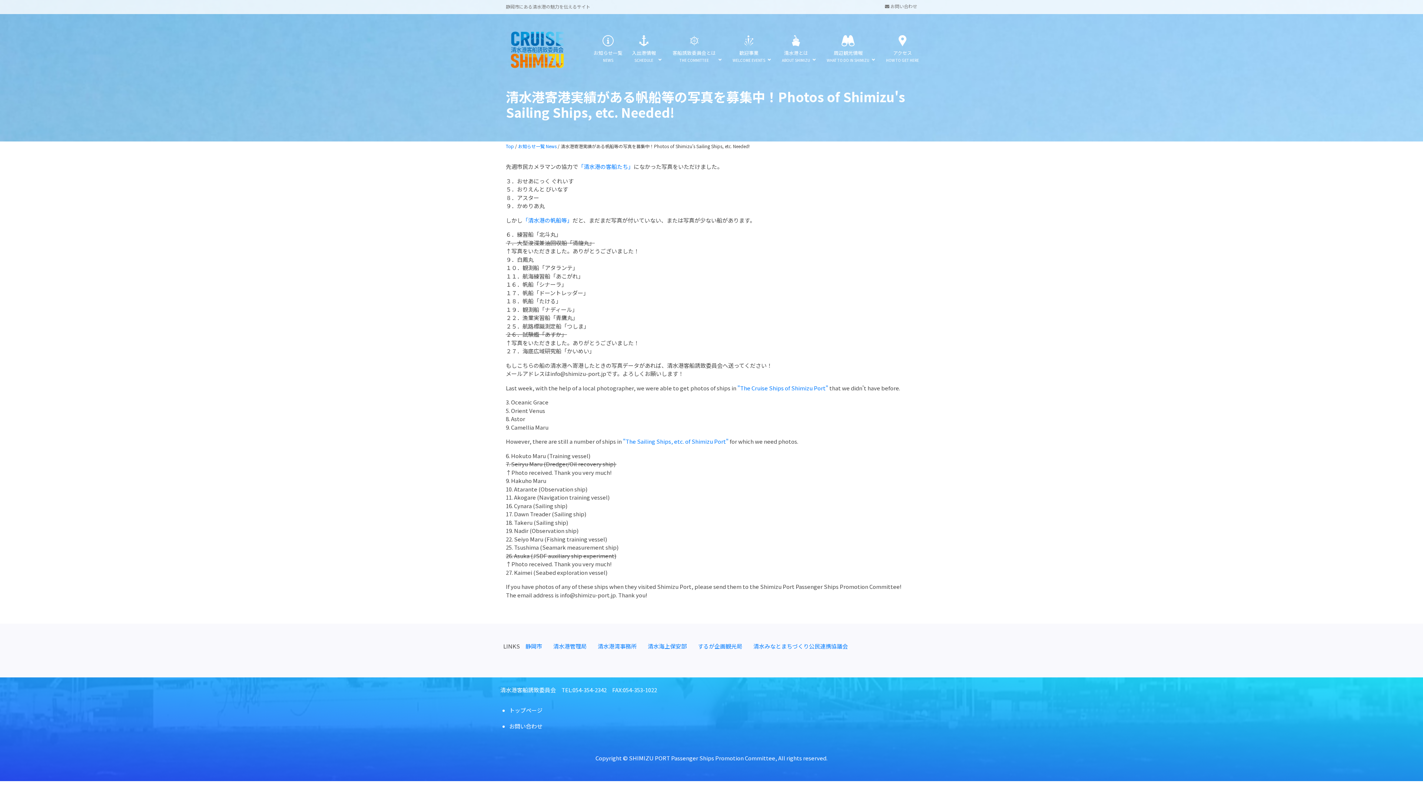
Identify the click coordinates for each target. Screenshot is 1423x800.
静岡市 (533, 646)
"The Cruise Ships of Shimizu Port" (782, 388)
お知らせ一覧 (608, 56)
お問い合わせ (903, 6)
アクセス (902, 56)
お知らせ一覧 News (537, 146)
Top (510, 146)
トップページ (526, 710)
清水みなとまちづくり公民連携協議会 (800, 646)
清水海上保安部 (667, 646)
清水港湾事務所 (617, 646)
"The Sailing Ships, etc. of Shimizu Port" (676, 441)
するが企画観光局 (720, 646)
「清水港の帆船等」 (548, 220)
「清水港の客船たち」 (606, 166)
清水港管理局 (570, 646)
